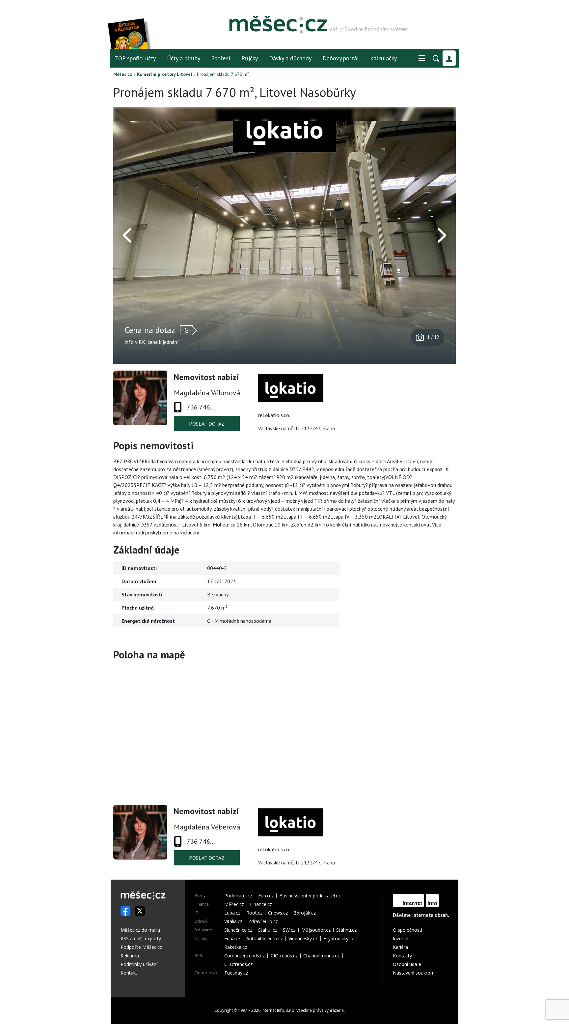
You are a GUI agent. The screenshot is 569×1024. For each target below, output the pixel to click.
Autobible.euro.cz (264, 938)
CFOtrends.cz (238, 964)
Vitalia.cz (233, 921)
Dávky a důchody (290, 58)
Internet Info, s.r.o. (278, 1010)
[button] (422, 58)
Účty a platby (183, 58)
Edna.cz (232, 938)
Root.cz (254, 913)
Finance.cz (261, 904)
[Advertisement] (414, 600)
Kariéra (400, 947)
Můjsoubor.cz (316, 930)
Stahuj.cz (267, 930)
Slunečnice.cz (238, 930)
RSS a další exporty (141, 938)
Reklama (130, 955)
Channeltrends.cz (321, 955)
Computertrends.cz (244, 955)
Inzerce (400, 938)
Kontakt (129, 973)
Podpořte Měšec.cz (141, 947)
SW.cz (289, 930)
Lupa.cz (232, 913)
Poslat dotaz (207, 423)
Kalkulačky (383, 58)
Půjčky (249, 58)
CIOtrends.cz (284, 955)
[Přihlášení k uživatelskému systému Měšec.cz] (449, 58)
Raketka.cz (235, 947)
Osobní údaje (407, 964)
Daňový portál (341, 58)
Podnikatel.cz (238, 895)
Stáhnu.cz (346, 930)
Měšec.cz (122, 74)
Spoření (220, 58)
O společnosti (407, 930)
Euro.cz (266, 895)
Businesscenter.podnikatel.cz (309, 895)
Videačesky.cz (302, 938)
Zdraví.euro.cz (263, 921)
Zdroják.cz (305, 913)
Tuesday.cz (236, 973)
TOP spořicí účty (135, 58)
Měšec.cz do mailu (140, 930)
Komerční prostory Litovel (164, 74)
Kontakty (402, 955)
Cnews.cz (278, 913)
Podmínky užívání (139, 964)
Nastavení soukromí (414, 973)
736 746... (201, 407)
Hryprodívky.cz (338, 938)
